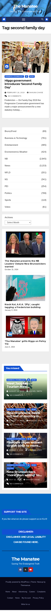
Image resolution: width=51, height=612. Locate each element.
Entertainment (11, 145)
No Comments (14, 96)
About (14, 592)
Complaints (41, 592)
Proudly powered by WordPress (18, 582)
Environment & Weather (16, 152)
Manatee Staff (36, 421)
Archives (9, 217)
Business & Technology (14, 76)
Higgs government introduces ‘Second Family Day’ (23, 84)
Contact (10, 598)
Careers (32, 592)
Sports (8, 200)
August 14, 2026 (17, 421)
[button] (42, 19)
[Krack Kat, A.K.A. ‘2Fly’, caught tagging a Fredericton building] (25, 288)
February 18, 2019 (16, 92)
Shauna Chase (36, 92)
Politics (8, 193)
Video (7, 207)
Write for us (25, 604)
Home (7, 592)
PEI (6, 186)
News (32, 76)
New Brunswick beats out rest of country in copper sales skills (23, 416)
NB (26, 76)
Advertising (23, 592)
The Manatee (25, 6)
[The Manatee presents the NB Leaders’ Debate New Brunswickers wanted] (25, 244)
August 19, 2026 (17, 391)
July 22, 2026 (15, 480)
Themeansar (25, 585)
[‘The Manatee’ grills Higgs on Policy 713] (25, 327)
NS (6, 179)
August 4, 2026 (16, 450)
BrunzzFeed (10, 131)
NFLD (7, 172)
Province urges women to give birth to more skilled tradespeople (24, 445)
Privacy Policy (38, 598)
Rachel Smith (35, 391)
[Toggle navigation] (24, 19)
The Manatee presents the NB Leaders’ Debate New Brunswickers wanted (25, 264)
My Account (26, 598)
